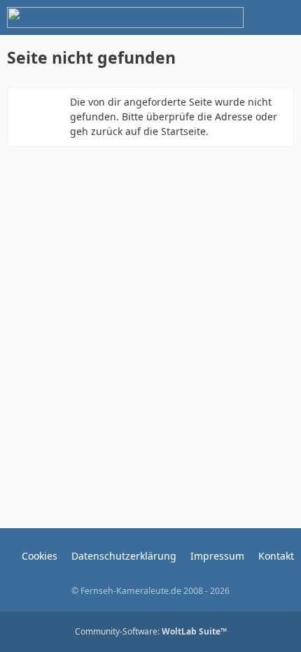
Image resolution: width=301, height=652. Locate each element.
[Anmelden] (248, 17)
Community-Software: (151, 631)
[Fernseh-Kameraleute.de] (125, 17)
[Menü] (283, 17)
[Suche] (213, 17)
